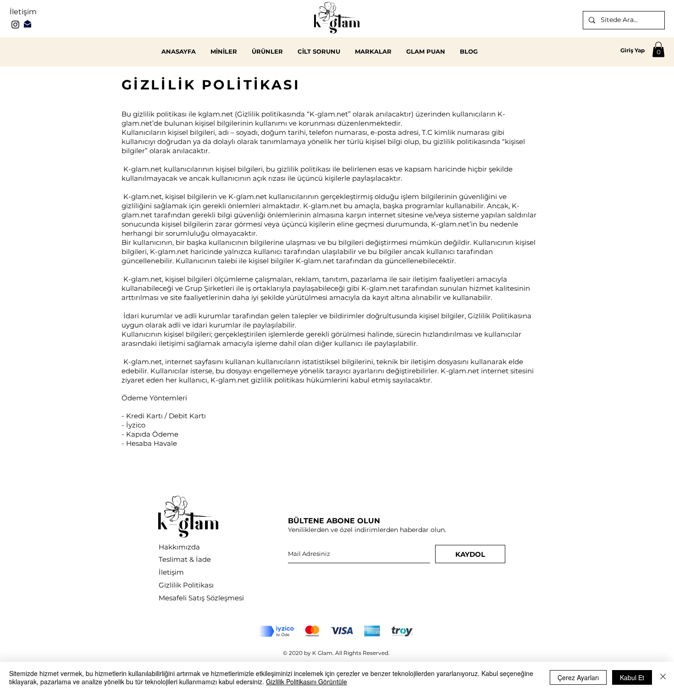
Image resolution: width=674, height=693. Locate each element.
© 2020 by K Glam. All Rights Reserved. (336, 652)
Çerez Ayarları (578, 677)
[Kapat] (662, 677)
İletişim (23, 11)
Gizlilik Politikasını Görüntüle (306, 681)
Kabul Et (632, 677)
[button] (658, 49)
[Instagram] (15, 24)
